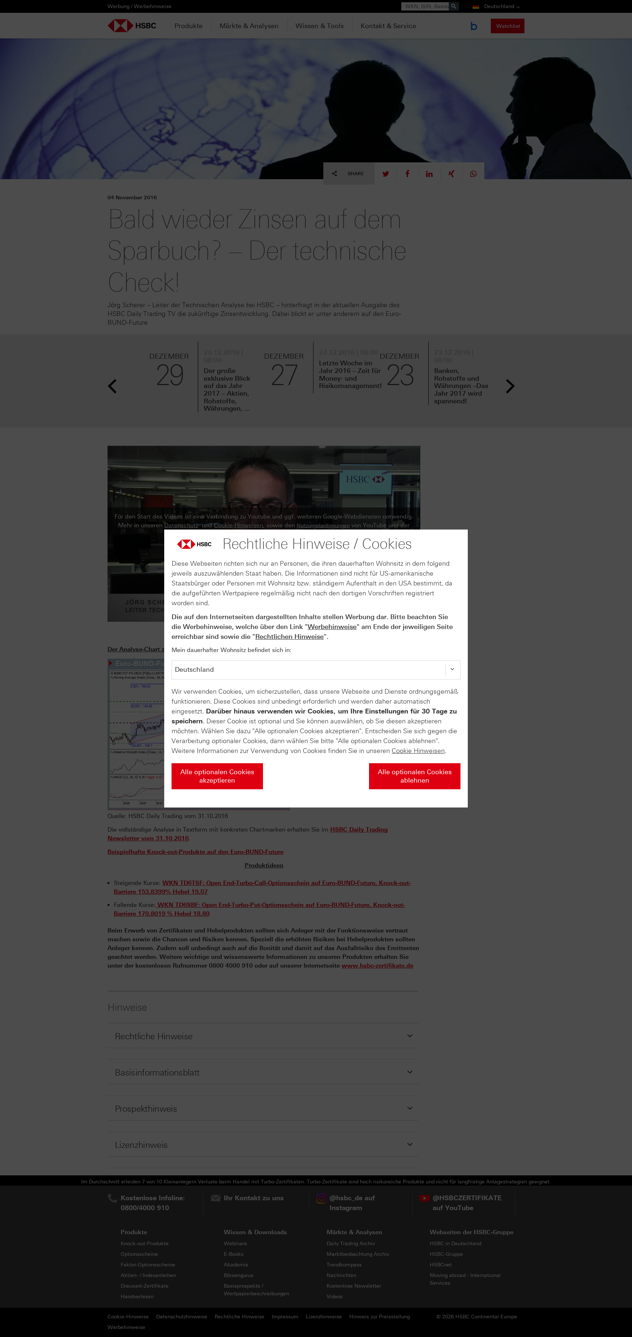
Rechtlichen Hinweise (289, 637)
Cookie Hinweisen (418, 751)
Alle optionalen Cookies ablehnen (415, 776)
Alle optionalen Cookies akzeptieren (217, 776)
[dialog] (316, 668)
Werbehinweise (332, 627)
